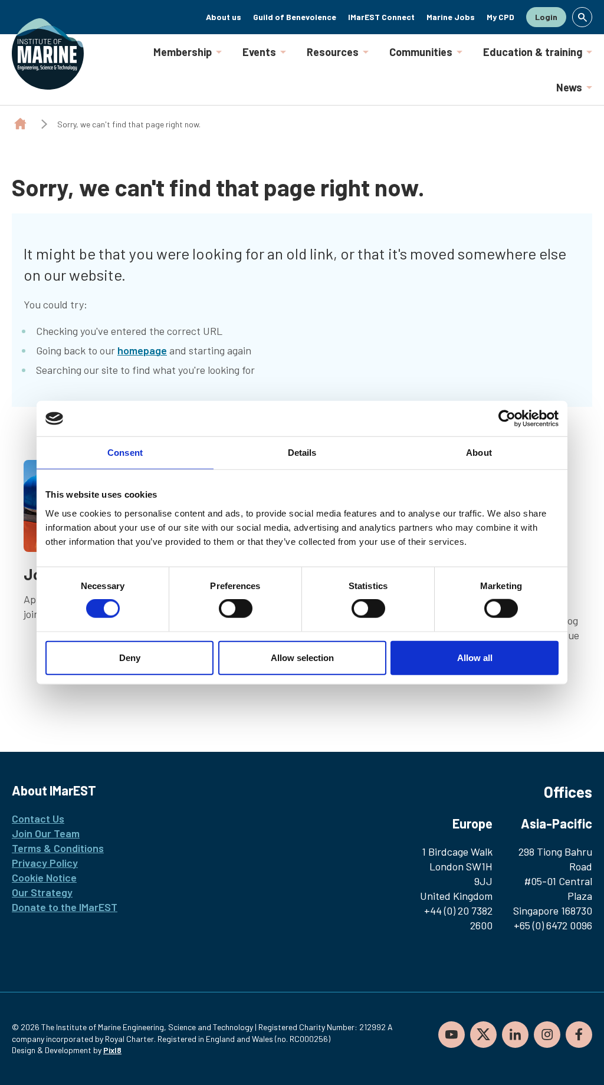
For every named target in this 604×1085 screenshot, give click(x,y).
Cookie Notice (44, 877)
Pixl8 (112, 1050)
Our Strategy (42, 892)
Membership (182, 51)
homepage (142, 350)
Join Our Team (46, 833)
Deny (129, 657)
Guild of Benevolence (294, 17)
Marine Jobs (450, 17)
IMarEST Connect (381, 17)
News (569, 87)
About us (223, 17)
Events (259, 51)
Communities (420, 51)
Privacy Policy (45, 862)
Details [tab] (302, 453)
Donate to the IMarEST (64, 906)
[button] (582, 17)
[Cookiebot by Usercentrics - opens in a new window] (507, 419)
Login (546, 17)
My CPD (500, 17)
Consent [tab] (125, 453)
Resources (333, 51)
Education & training (532, 51)
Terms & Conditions (58, 847)
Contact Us (38, 818)
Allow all (475, 657)
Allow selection (302, 657)
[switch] (235, 608)
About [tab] (479, 453)
